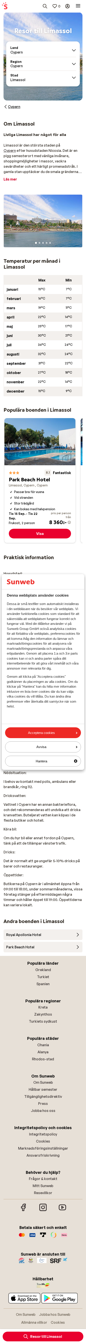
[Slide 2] (39, 243)
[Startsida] (4, 6)
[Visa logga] (32, 1237)
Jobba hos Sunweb (54, 1314)
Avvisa (41, 747)
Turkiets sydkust (43, 1021)
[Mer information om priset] (69, 522)
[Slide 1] (36, 243)
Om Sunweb (43, 1082)
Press (43, 1103)
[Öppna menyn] (78, 6)
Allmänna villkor (34, 1322)
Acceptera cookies (41, 733)
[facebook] (23, 1210)
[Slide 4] (46, 243)
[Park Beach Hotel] (39, 480)
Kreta (43, 1007)
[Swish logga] (53, 1237)
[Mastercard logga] (21, 1237)
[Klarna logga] (64, 1237)
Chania (43, 1045)
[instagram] (43, 1210)
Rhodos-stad (43, 1059)
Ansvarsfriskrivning (43, 1155)
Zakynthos (43, 1014)
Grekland (43, 970)
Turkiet (43, 977)
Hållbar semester (43, 1089)
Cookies (43, 1141)
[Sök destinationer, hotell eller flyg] (45, 6)
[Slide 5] (50, 243)
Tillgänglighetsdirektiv (43, 1096)
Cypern (10, 150)
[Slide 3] (43, 243)
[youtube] (62, 1210)
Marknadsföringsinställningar (43, 1148)
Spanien (43, 984)
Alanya (43, 1052)
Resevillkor (43, 1193)
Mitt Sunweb (43, 1186)
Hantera (41, 761)
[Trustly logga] (43, 1237)
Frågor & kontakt (43, 1178)
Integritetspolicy (43, 1134)
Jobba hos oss (43, 1110)
